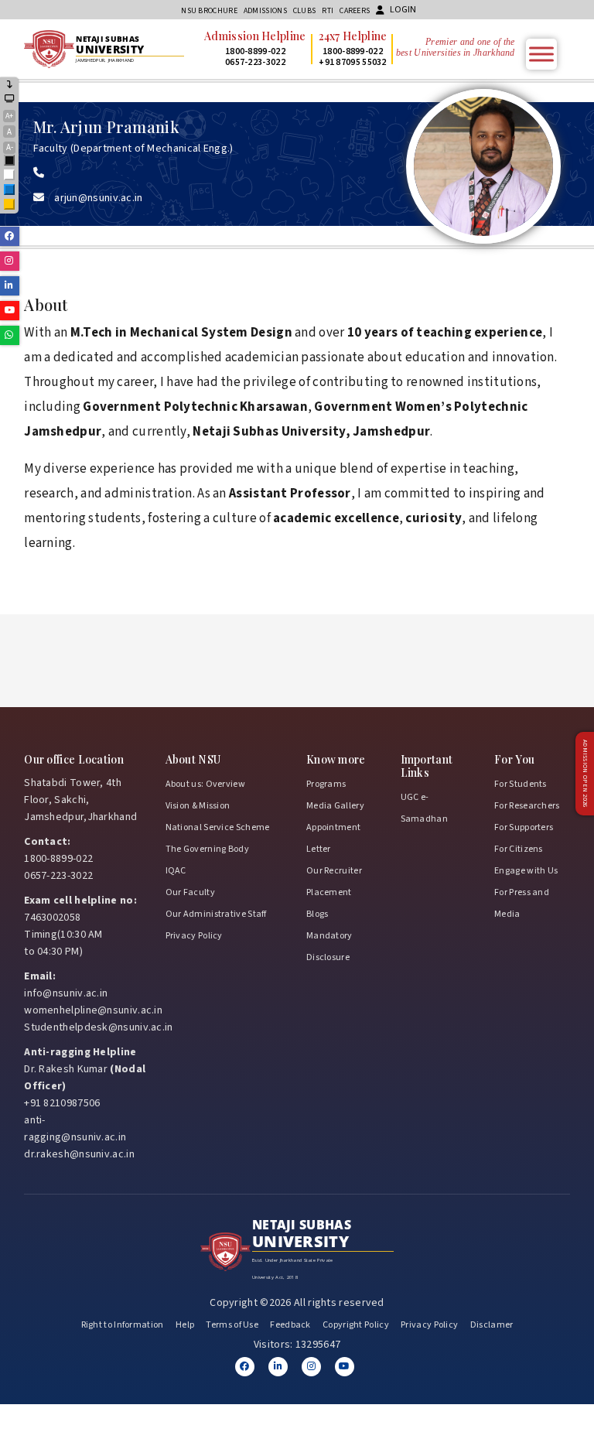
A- (9, 147)
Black (10, 161)
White (10, 176)
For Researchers (527, 805)
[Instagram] (311, 1366)
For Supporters (523, 827)
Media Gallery (335, 805)
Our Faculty (190, 892)
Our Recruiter (334, 870)
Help (185, 1324)
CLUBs (304, 10)
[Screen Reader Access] (9, 99)
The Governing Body (207, 849)
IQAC (176, 870)
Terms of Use (232, 1324)
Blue (10, 190)
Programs (326, 784)
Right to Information (122, 1324)
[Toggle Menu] (541, 53)
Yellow (10, 205)
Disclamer (492, 1324)
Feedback (290, 1324)
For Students (520, 784)
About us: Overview (205, 784)
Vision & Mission (198, 805)
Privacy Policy (194, 935)
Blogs (317, 914)
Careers (355, 10)
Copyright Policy (356, 1324)
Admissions (265, 10)
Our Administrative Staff (216, 914)
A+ (9, 116)
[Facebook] (244, 1366)
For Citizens (518, 849)
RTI (327, 10)
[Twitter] (278, 1366)
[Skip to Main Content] (10, 85)
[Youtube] (344, 1366)
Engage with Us (526, 870)
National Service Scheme (218, 827)
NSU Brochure (209, 10)
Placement (329, 892)
